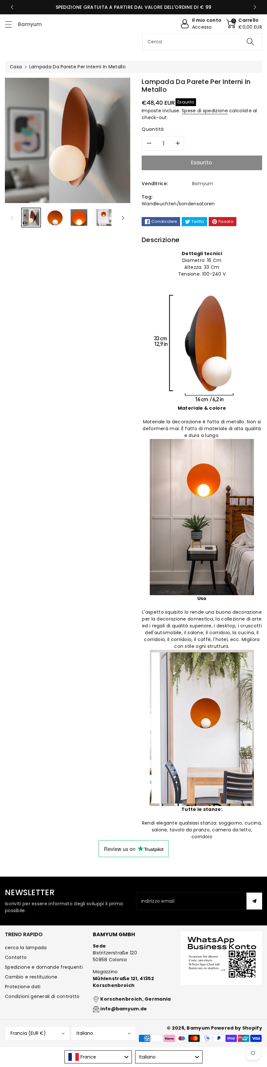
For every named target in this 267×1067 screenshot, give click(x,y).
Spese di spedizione (205, 110)
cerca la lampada (26, 947)
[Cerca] (250, 42)
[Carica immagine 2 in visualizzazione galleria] (55, 217)
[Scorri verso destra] (123, 218)
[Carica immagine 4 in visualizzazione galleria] (102, 217)
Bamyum (198, 1028)
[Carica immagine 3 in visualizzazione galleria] (79, 217)
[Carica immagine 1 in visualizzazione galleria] (31, 217)
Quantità (153, 129)
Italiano (85, 1033)
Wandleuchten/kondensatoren (178, 203)
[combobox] (202, 42)
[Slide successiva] (255, 7)
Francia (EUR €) (28, 1033)
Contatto (16, 957)
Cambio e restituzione (31, 977)
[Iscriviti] (254, 901)
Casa (16, 66)
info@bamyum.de (123, 1008)
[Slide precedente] (12, 7)
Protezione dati (23, 986)
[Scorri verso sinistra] (12, 218)
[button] (11, 24)
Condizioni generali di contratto (42, 996)
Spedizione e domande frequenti (44, 967)
